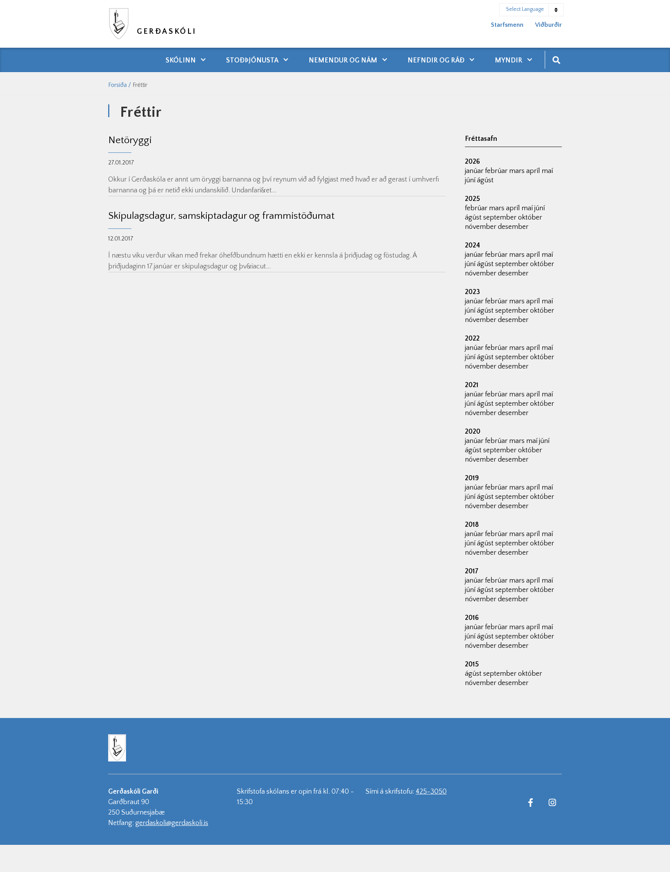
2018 (472, 525)
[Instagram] (552, 802)
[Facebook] (530, 802)
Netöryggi (130, 140)
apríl (534, 171)
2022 (472, 339)
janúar (475, 171)
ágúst (485, 180)
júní (471, 180)
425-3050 (431, 792)
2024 (472, 245)
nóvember (481, 227)
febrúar (497, 171)
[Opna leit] (556, 59)
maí (547, 171)
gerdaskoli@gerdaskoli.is (171, 823)
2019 (472, 478)
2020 (472, 432)
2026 (472, 162)
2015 (472, 664)
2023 (472, 292)
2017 (471, 571)
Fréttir (140, 84)
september (500, 217)
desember (513, 227)
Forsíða (117, 84)
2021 (471, 385)
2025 (472, 199)
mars (517, 171)
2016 (472, 618)
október (530, 217)
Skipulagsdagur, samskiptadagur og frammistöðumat (221, 215)
